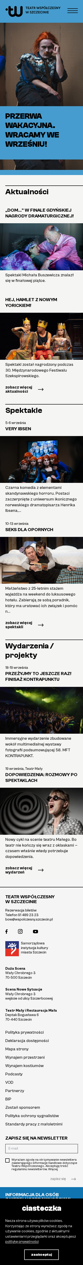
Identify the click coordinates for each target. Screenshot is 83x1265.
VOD (9, 1082)
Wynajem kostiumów (24, 1065)
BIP (8, 1099)
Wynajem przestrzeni (25, 1057)
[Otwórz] (73, 10)
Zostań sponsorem (22, 1107)
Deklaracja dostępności (27, 1040)
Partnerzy (14, 1090)
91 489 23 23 (28, 915)
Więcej (53, 1169)
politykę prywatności (22, 1242)
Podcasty (14, 1074)
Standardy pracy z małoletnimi (33, 1124)
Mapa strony (17, 1049)
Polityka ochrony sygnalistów (32, 1115)
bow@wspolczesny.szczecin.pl (29, 919)
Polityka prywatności (24, 1032)
